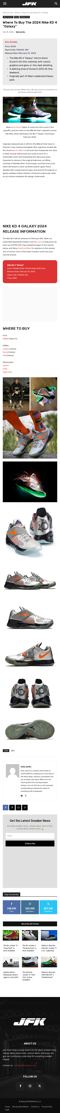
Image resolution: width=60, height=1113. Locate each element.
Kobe (13, 150)
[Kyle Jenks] (12, 780)
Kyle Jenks (20, 32)
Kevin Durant (8, 12)
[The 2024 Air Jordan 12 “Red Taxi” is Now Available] (30, 962)
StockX (6, 365)
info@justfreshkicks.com (25, 1065)
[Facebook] (5, 807)
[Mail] (22, 795)
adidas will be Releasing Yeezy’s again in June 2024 (10, 974)
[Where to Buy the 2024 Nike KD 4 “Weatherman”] (49, 962)
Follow (30, 901)
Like (11, 901)
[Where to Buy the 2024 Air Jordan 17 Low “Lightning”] (49, 935)
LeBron (21, 150)
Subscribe (30, 843)
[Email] (18, 807)
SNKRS (5, 339)
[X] (26, 795)
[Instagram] (30, 1086)
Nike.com (37, 242)
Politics (6, 349)
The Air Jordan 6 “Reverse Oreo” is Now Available (29, 948)
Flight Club (7, 372)
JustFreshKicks (24, 248)
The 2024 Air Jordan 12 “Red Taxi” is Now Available (28, 976)
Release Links (24, 17)
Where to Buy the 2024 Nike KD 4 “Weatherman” (48, 974)
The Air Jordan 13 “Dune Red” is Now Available (10, 948)
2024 (12, 751)
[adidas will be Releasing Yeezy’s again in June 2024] (11, 962)
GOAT (5, 369)
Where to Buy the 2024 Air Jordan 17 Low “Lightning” (49, 948)
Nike (16, 17)
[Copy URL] (25, 807)
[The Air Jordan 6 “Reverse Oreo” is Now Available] (30, 935)
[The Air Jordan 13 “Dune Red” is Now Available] (11, 935)
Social (5, 352)
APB (4, 355)
